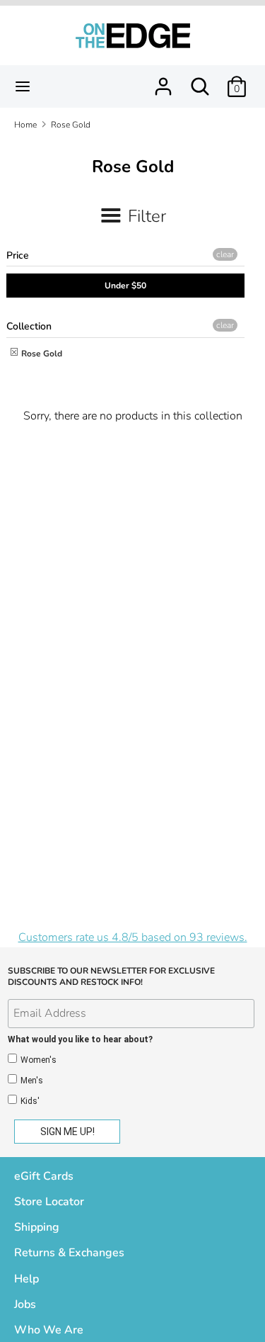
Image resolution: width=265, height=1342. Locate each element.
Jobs (25, 1304)
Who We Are (48, 1330)
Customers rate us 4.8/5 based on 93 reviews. (132, 937)
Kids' (30, 1101)
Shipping (36, 1227)
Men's (31, 1081)
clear (225, 254)
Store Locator (49, 1202)
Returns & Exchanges (69, 1253)
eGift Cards (43, 1176)
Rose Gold (40, 353)
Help (26, 1279)
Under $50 (125, 285)
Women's (38, 1060)
